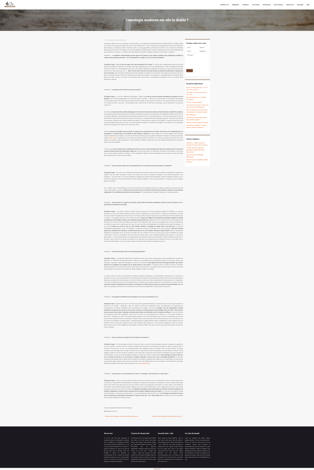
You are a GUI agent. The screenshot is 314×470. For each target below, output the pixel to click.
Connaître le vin (224, 4)
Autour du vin (290, 4)
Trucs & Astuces (278, 4)
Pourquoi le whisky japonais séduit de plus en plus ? (167, 416)
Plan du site (157, 469)
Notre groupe (113, 138)
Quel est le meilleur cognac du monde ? (197, 122)
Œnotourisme (266, 4)
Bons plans (300, 4)
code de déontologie (144, 363)
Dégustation (235, 4)
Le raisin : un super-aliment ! (194, 102)
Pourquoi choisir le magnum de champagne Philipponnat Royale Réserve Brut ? (195, 150)
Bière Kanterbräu (191, 115)
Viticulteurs (245, 4)
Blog (308, 4)
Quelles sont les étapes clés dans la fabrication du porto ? (122, 416)
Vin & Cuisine (256, 4)
